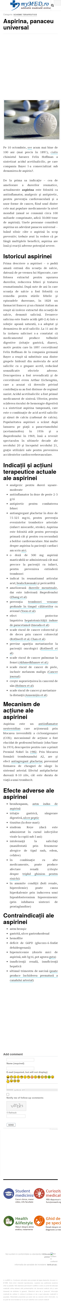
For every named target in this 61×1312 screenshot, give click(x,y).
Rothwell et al (20, 639)
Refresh (12, 1112)
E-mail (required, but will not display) (27, 1072)
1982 (33, 752)
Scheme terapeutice (25, 14)
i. (56, 1264)
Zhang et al (18, 597)
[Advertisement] (30, 67)
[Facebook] (30, 5)
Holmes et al (24, 686)
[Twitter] (35, 5)
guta (52, 957)
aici (23, 550)
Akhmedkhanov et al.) (33, 662)
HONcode (46, 1254)
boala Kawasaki (27, 583)
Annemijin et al (35, 695)
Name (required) (15, 1063)
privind (47, 1256)
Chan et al (37, 639)
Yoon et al (27, 611)
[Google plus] (42, 5)
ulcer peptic (31, 818)
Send (11, 1124)
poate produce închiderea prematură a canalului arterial (34, 975)
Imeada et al (40, 625)
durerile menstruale (43, 588)
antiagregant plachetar (26, 761)
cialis (54, 152)
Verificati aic (51, 1264)
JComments (53, 1129)
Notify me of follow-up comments (25, 1097)
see (29, 147)
